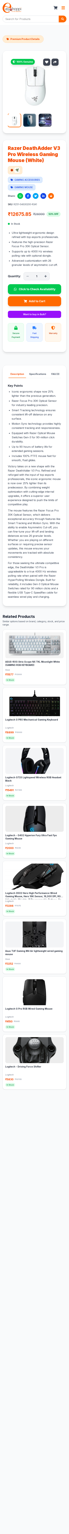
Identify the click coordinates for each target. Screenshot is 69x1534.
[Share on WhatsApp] (20, 196)
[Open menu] (63, 8)
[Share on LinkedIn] (43, 196)
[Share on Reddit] (51, 196)
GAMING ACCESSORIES (27, 179)
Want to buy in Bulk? (34, 314)
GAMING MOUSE (23, 187)
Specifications (37, 374)
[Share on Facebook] (28, 196)
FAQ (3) (55, 374)
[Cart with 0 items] (55, 8)
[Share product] (55, 62)
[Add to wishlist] (46, 62)
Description (17, 374)
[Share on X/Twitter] (36, 196)
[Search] (62, 19)
